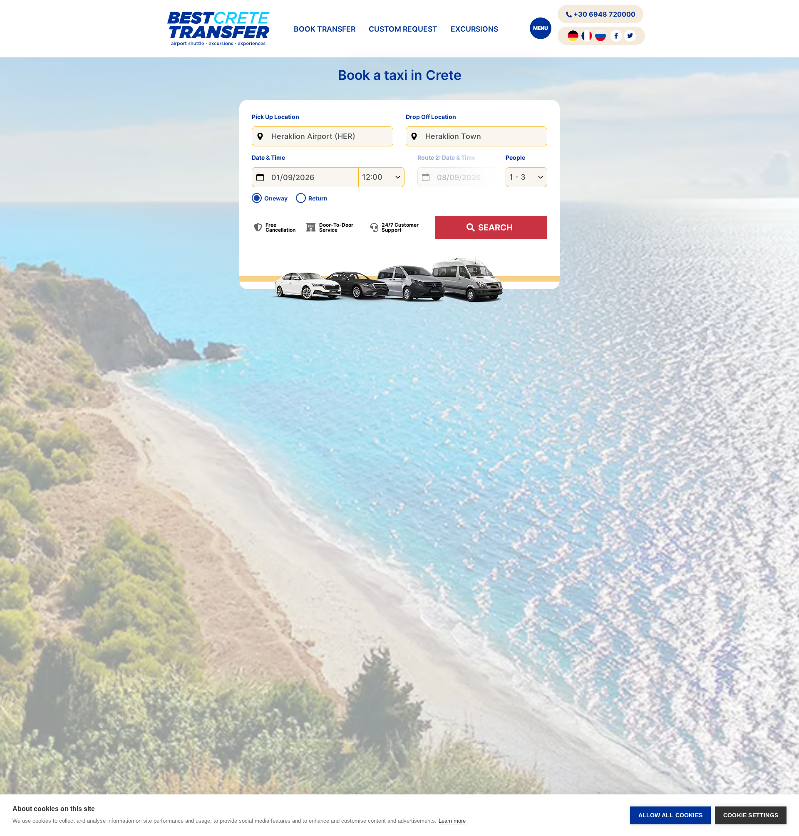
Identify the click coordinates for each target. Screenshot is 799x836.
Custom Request (403, 29)
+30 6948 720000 (603, 14)
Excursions (474, 29)
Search (495, 227)
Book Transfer (324, 29)
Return (318, 198)
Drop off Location (431, 116)
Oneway (276, 198)
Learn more (452, 821)
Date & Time (268, 158)
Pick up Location (275, 116)
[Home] (218, 28)
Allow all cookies (670, 815)
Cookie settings (750, 815)
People (515, 157)
